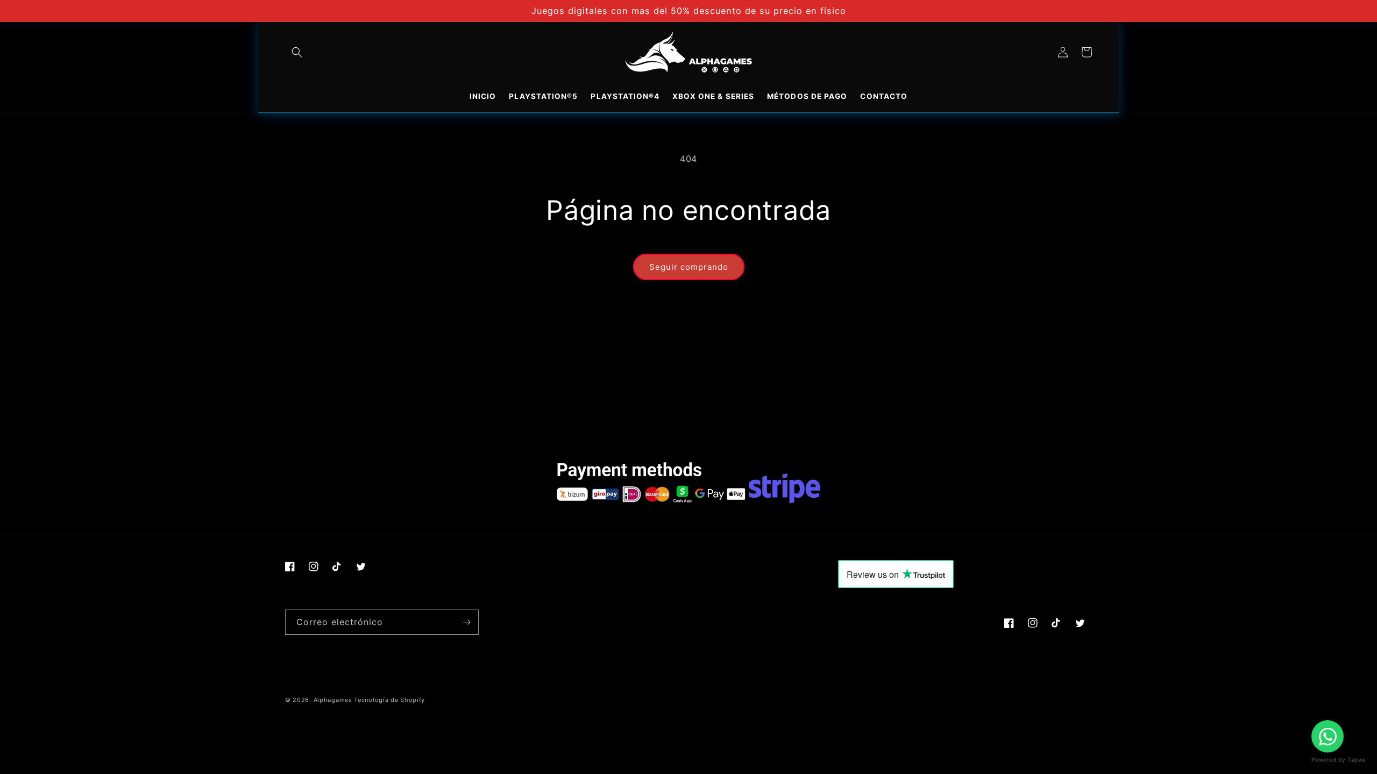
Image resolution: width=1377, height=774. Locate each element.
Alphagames (333, 700)
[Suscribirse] (466, 622)
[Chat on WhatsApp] (1327, 736)
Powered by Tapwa (1338, 759)
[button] (297, 52)
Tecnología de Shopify (389, 700)
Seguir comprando (688, 267)
